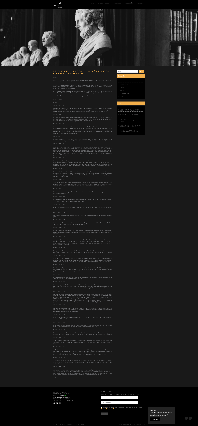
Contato (140, 3)
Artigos (121, 81)
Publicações (129, 3)
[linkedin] (57, 403)
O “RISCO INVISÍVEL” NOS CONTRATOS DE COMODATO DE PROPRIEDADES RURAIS (130, 115)
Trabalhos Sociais (124, 93)
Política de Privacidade (161, 415)
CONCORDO (155, 419)
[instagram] (60, 403)
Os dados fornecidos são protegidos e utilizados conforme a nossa (121, 408)
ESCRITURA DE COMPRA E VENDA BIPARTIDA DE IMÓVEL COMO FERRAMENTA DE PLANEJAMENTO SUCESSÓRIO (131, 126)
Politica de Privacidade (107, 409)
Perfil (92, 3)
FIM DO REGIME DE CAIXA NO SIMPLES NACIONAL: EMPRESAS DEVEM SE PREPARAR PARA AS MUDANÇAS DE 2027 (131, 110)
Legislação (122, 87)
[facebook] (54, 403)
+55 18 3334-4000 (59, 395)
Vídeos (121, 96)
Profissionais (117, 3)
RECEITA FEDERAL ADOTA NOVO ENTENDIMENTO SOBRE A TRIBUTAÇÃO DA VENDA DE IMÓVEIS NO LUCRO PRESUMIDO (130, 131)
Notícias (122, 90)
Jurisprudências (124, 84)
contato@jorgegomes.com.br (62, 397)
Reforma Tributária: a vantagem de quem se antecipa (130, 120)
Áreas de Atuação (103, 3)
